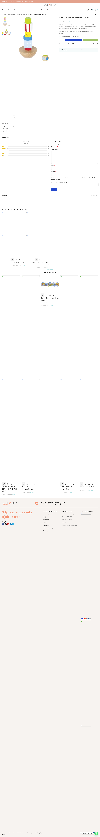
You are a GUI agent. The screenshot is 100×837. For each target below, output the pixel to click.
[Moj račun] (88, 9)
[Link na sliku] (10, 503)
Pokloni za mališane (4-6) (23, 14)
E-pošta (53, 171)
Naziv (53, 165)
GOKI (18, 126)
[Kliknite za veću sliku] (14, 117)
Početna (4, 14)
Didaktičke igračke (12, 126)
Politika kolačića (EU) (48, 528)
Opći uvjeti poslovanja (48, 514)
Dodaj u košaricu (74, 40)
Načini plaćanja (46, 519)
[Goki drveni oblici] (13, 223)
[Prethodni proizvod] (94, 14)
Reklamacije (46, 525)
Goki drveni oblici (18, 262)
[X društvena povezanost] (92, 44)
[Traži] (82, 9)
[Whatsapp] (96, 833)
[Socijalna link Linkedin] (95, 44)
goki (7, 128)
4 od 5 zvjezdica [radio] (63, 146)
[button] (12, 259)
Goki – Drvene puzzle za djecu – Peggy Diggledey (50, 300)
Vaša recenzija (55, 149)
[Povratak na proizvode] (95, 14)
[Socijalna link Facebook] (90, 44)
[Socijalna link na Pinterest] (94, 44)
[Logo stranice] (50, 5)
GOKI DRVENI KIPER (88, 487)
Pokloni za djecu (11, 14)
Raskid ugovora (46, 531)
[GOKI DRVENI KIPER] (89, 327)
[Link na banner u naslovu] (50, 1)
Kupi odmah (90, 40)
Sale (33, 126)
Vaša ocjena (54, 146)
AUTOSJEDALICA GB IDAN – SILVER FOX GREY (10, 489)
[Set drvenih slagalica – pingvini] (37, 223)
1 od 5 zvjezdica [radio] (59, 146)
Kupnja (44, 517)
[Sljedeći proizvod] (97, 14)
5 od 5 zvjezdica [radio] (64, 146)
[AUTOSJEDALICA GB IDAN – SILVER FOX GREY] (11, 327)
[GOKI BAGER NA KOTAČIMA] (69, 327)
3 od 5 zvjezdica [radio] (62, 146)
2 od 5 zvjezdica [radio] (60, 146)
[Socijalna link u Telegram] (97, 44)
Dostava (45, 522)
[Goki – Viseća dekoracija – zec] (31, 327)
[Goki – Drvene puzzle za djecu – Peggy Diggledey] (50, 284)
